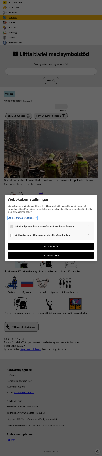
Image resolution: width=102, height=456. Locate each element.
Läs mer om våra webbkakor (21, 218)
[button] (89, 226)
